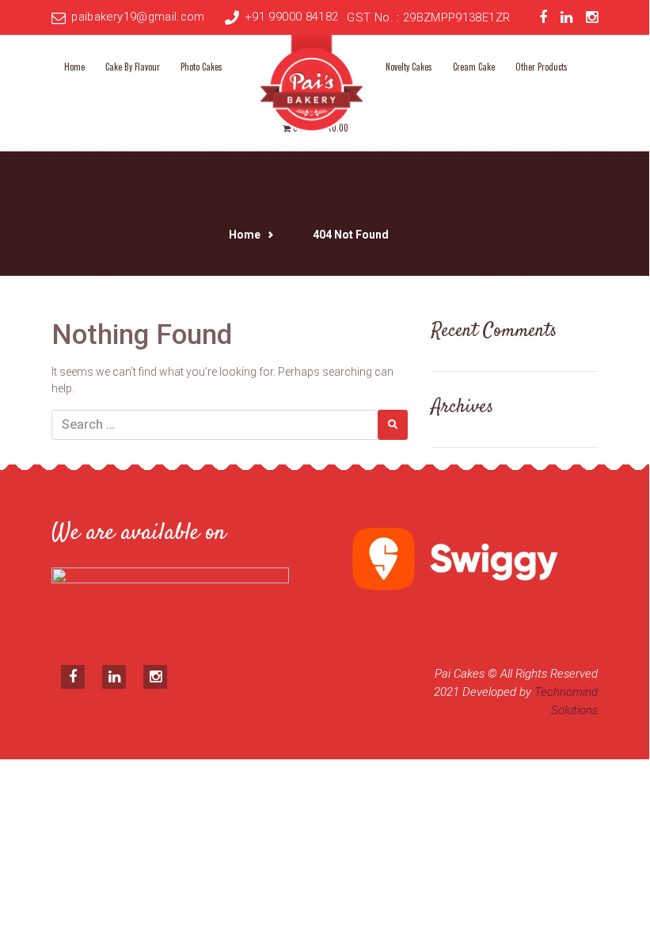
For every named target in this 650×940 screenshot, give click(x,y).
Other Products (541, 66)
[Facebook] (543, 17)
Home (74, 66)
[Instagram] (592, 17)
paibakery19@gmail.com (137, 17)
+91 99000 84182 (291, 17)
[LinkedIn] (566, 17)
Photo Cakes (201, 66)
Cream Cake (474, 66)
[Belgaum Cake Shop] (312, 80)
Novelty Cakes (409, 66)
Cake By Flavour (132, 66)
